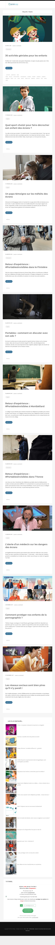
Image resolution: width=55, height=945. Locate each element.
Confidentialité (31, 928)
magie (22, 78)
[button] (27, 0)
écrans (29, 76)
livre (18, 78)
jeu (15, 78)
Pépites (38, 78)
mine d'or (27, 78)
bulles (10, 76)
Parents (33, 78)
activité (8, 74)
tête (42, 78)
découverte (16, 76)
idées (12, 78)
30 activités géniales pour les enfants (26, 55)
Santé (7, 538)
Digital (7, 118)
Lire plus (9, 68)
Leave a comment (16, 45)
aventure (13, 74)
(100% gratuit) (28, 910)
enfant (33, 76)
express (38, 76)
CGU (25, 928)
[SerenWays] (13, 4)
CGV (27, 928)
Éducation (8, 49)
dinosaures (23, 76)
